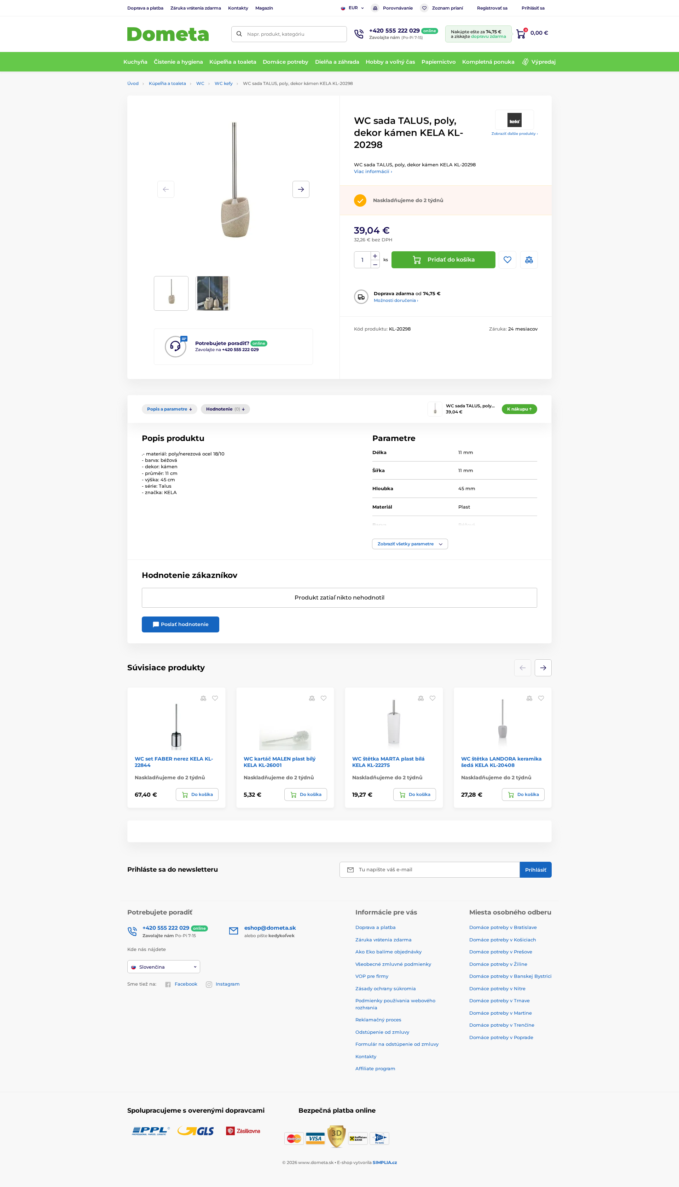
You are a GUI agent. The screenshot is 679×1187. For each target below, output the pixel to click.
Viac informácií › (373, 171)
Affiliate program (375, 1068)
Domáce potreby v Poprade (501, 1037)
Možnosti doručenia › (396, 300)
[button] (300, 189)
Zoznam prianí (447, 8)
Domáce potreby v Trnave (499, 1000)
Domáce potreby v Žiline (498, 964)
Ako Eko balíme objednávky (388, 951)
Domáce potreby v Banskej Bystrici (510, 976)
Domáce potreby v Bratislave (503, 927)
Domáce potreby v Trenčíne (501, 1025)
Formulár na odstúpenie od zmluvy (397, 1044)
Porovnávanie (398, 8)
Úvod (133, 83)
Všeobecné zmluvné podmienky (393, 964)
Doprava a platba (145, 8)
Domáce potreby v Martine (500, 1013)
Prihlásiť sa (533, 8)
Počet (362, 260)
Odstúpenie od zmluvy (382, 1032)
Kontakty (238, 8)
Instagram (228, 984)
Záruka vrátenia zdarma (195, 8)
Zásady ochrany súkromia (385, 988)
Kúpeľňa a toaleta (167, 83)
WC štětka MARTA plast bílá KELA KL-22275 (388, 762)
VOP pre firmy (371, 976)
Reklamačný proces (378, 1019)
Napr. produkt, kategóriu (275, 34)
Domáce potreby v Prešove (500, 951)
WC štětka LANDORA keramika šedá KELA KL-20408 (501, 762)
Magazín (264, 8)
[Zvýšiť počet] (375, 256)
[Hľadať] (239, 34)
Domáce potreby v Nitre (497, 988)
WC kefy (224, 83)
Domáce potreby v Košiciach (502, 939)
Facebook (186, 984)
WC (200, 83)
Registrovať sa (492, 8)
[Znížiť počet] (375, 264)
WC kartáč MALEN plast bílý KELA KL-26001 (279, 762)
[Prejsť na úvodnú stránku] (168, 34)
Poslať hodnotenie (184, 624)
